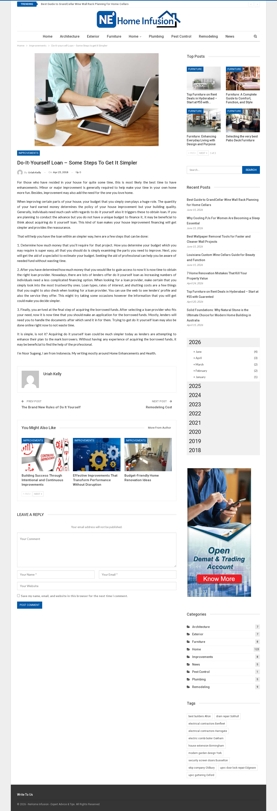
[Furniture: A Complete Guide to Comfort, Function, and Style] (243, 78)
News (229, 36)
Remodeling (208, 36)
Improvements (28, 153)
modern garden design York (205, 753)
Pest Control (181, 36)
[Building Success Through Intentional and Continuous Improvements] (45, 454)
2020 (195, 432)
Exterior (93, 36)
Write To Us (25, 794)
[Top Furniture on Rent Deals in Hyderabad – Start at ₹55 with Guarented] (204, 78)
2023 (195, 404)
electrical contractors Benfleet (206, 723)
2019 (195, 441)
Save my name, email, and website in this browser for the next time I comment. (74, 596)
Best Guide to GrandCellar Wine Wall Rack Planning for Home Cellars (85, 4)
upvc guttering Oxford (201, 775)
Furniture (114, 36)
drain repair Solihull (227, 716)
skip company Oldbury (201, 767)
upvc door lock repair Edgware (238, 767)
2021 (195, 423)
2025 (195, 386)
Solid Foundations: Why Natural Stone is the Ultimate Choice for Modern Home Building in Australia (219, 315)
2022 (195, 413)
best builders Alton (199, 716)
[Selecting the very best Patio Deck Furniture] (243, 120)
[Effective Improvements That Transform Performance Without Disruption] (96, 454)
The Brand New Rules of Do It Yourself (51, 407)
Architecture (69, 36)
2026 (195, 342)
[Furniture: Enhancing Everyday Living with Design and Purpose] (204, 120)
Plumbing (156, 36)
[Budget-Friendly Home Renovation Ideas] (148, 454)
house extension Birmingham (206, 745)
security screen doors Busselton (208, 760)
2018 (195, 450)
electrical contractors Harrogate (207, 731)
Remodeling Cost (159, 407)
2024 (195, 395)
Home (47, 36)
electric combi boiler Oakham (206, 738)
